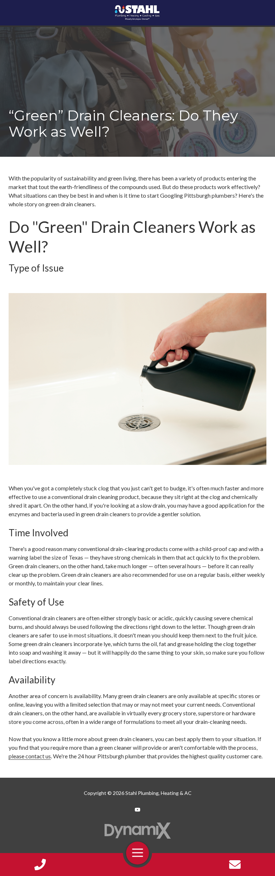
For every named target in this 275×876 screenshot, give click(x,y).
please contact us (30, 756)
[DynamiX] (137, 831)
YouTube (137, 809)
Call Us (40, 864)
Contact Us (235, 864)
